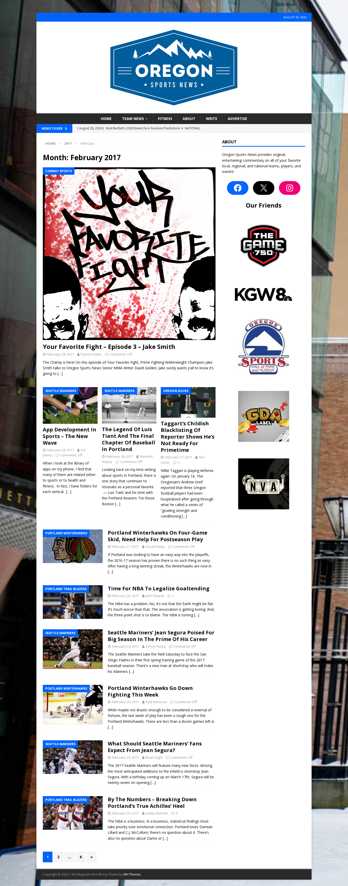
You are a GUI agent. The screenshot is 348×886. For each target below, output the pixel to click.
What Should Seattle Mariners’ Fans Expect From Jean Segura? (155, 747)
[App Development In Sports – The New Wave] (70, 405)
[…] (60, 373)
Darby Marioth (157, 813)
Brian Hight (154, 757)
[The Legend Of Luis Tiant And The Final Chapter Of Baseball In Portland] (129, 405)
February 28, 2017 (60, 354)
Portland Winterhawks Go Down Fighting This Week (150, 691)
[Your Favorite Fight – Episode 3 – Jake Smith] (129, 253)
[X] (263, 188)
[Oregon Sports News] (174, 110)
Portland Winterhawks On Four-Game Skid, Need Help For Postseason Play (157, 536)
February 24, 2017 (125, 595)
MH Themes (132, 874)
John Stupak (155, 595)
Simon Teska (156, 646)
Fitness (165, 118)
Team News (133, 118)
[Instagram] (289, 188)
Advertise (237, 118)
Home (106, 118)
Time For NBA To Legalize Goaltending (158, 588)
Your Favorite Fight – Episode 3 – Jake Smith (109, 346)
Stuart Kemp (155, 546)
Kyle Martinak (156, 702)
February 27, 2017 (178, 457)
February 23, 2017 (125, 813)
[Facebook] (237, 188)
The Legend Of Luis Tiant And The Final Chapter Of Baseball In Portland (128, 439)
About (189, 118)
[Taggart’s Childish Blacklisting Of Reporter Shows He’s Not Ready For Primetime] (188, 402)
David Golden (91, 354)
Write (211, 118)
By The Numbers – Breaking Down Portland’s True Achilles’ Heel (152, 802)
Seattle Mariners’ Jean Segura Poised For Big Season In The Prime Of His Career (161, 636)
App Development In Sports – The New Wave (69, 436)
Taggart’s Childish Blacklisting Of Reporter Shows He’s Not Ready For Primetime (188, 436)
